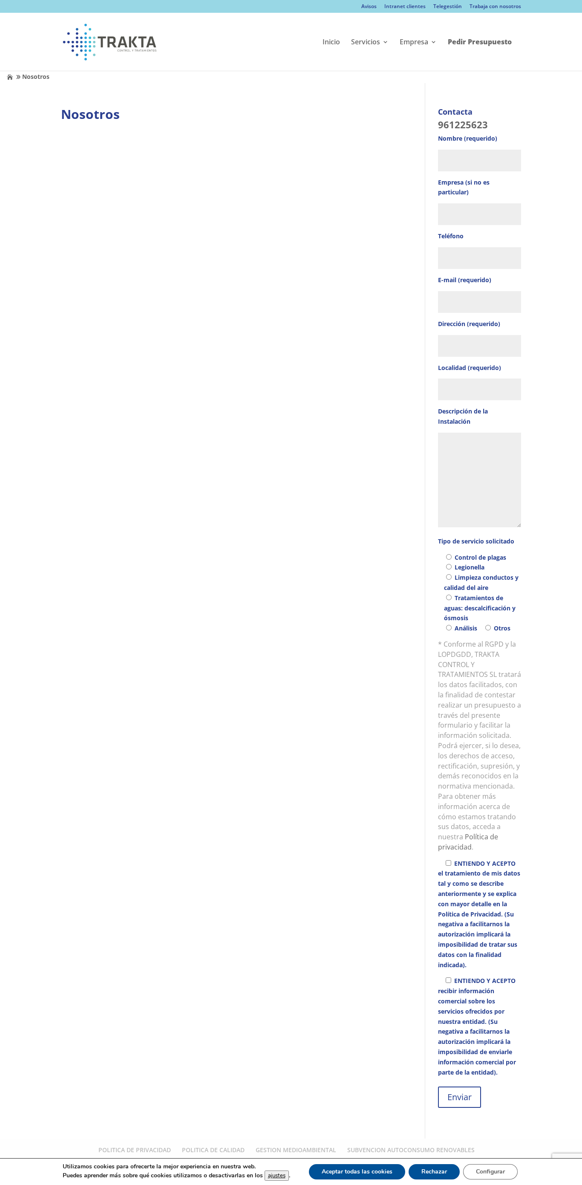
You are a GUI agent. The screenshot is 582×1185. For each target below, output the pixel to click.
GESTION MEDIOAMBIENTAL (296, 1150)
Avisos (369, 7)
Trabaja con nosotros (495, 7)
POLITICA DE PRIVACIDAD (134, 1150)
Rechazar (434, 1172)
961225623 (463, 124)
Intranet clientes (405, 7)
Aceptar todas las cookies (357, 1172)
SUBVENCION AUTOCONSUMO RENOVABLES (411, 1150)
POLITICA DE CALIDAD (213, 1150)
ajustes (276, 1175)
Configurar (490, 1172)
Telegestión (447, 7)
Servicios (365, 42)
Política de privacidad (468, 842)
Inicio (331, 42)
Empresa (414, 42)
